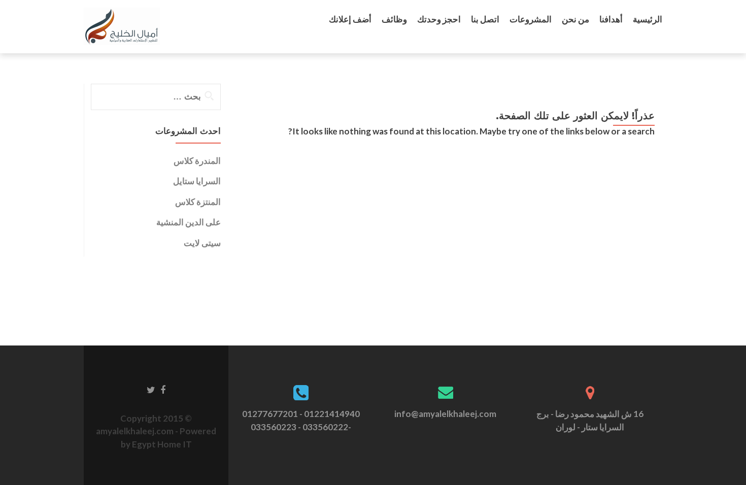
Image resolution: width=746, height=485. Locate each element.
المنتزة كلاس (198, 201)
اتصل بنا (485, 19)
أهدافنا (611, 19)
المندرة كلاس (197, 160)
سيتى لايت (202, 242)
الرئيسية (647, 19)
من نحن (575, 19)
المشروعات (531, 19)
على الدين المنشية (188, 222)
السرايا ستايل (197, 181)
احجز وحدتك (439, 19)
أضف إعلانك (350, 19)
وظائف (394, 19)
